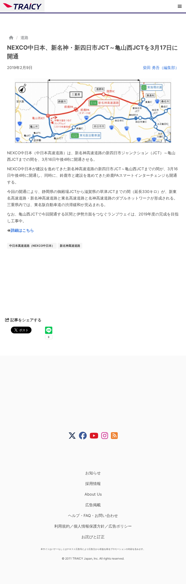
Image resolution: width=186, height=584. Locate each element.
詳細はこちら (22, 230)
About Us (93, 494)
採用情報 (93, 483)
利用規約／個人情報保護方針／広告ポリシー (93, 526)
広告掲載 (93, 504)
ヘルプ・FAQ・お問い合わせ (93, 515)
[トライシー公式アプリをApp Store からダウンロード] (96, 455)
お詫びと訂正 (93, 536)
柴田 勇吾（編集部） (161, 67)
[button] (179, 6)
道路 (24, 37)
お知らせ (93, 472)
